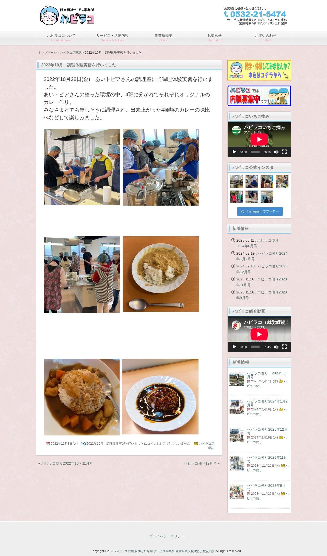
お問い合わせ (265, 37)
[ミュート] (276, 152)
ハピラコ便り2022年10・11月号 (67, 463)
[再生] (234, 152)
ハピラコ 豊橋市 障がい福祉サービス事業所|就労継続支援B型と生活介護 (164, 551)
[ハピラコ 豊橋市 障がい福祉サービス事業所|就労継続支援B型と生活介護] (67, 23)
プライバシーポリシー (167, 536)
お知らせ (214, 37)
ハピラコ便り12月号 (200, 463)
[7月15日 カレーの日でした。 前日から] (282, 181)
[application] (259, 139)
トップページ (47, 52)
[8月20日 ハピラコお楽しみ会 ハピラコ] (236, 181)
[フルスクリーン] (284, 152)
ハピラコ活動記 (70, 52)
